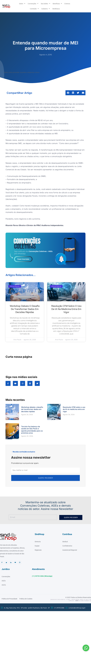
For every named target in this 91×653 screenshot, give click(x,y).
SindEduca (56, 9)
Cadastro (44, 9)
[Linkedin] (11, 562)
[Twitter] (6, 562)
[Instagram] (20, 562)
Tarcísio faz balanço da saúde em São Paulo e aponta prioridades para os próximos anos (32, 429)
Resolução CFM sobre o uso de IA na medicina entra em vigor (66, 309)
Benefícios (56, 4)
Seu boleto (44, 4)
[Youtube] (15, 562)
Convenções (32, 4)
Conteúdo (33, 9)
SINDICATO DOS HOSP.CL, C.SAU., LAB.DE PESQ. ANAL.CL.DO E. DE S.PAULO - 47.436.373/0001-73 (70, 600)
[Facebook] (2, 562)
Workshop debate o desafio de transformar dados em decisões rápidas (25, 309)
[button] (86, 648)
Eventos (67, 4)
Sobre (21, 4)
